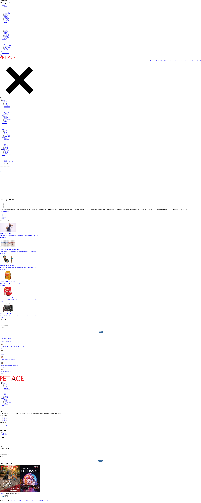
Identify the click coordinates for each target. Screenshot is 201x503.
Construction (4, 39)
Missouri (5, 16)
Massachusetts (6, 12)
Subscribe (7, 61)
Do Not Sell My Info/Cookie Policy (44, 500)
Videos (5, 138)
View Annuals (6, 158)
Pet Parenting (6, 111)
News (3, 99)
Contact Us (6, 121)
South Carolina (6, 35)
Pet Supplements (7, 109)
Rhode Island (6, 37)
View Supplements (5, 419)
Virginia (5, 25)
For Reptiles (6, 105)
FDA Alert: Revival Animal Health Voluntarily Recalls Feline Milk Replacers (139, 60)
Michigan (5, 14)
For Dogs (5, 103)
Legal (3, 27)
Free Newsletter (3, 61)
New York (6, 19)
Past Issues (6, 117)
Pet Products (4, 129)
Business (3, 5)
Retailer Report (6, 141)
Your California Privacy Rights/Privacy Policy (29, 500)
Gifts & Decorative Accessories (9, 44)
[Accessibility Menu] (1, 51)
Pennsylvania (6, 23)
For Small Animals (7, 106)
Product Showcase (6, 338)
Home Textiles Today (7, 47)
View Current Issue (5, 418)
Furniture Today (7, 43)
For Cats (5, 102)
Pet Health (6, 110)
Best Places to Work (5, 435)
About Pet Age (6, 150)
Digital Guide (4, 142)
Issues (3, 122)
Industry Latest (6, 139)
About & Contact (5, 149)
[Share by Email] (4, 207)
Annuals (5, 118)
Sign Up (100, 331)
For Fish (5, 104)
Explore (3, 137)
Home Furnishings (5, 41)
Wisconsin (6, 26)
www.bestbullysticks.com (4, 211)
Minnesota (6, 15)
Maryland (5, 11)
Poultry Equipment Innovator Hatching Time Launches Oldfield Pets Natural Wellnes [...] (167, 60)
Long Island (6, 10)
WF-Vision (6, 49)
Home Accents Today (7, 45)
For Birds (5, 101)
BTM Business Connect (8, 124)
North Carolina (6, 20)
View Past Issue (4, 420)
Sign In (2, 55)
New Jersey (6, 17)
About (3, 115)
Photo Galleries (4, 433)
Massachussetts (6, 29)
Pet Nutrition (6, 114)
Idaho (5, 8)
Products (3, 100)
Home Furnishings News (8, 46)
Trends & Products (6, 341)
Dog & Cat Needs (7, 112)
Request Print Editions (5, 53)
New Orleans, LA (7, 18)
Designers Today (7, 42)
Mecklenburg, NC (7, 13)
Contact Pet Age (7, 152)
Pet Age (5, 48)
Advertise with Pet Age (6, 427)
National (5, 6)
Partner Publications (7, 119)
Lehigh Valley (6, 9)
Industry (2, 327)
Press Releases (4, 123)
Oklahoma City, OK (7, 21)
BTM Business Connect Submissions (10, 161)
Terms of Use (14, 500)
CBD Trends (6, 113)
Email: (2, 323)
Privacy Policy (5, 334)
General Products (7, 107)
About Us (5, 120)
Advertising (6, 151)
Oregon (5, 22)
